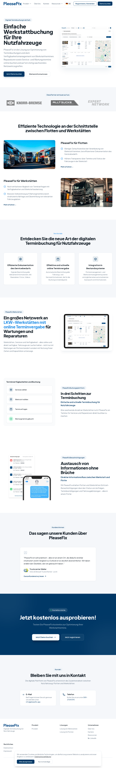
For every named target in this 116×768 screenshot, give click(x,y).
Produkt (26, 4)
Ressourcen (56, 4)
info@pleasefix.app (33, 702)
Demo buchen (105, 4)
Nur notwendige (44, 762)
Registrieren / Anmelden (84, 4)
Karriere (46, 4)
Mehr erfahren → (67, 167)
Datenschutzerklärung (43, 757)
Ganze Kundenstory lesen (34, 576)
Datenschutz (8, 748)
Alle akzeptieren (25, 762)
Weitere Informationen (38, 74)
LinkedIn (93, 738)
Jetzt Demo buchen (14, 74)
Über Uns (37, 4)
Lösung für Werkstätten (68, 729)
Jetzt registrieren (72, 637)
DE (68, 3)
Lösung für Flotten (67, 732)
